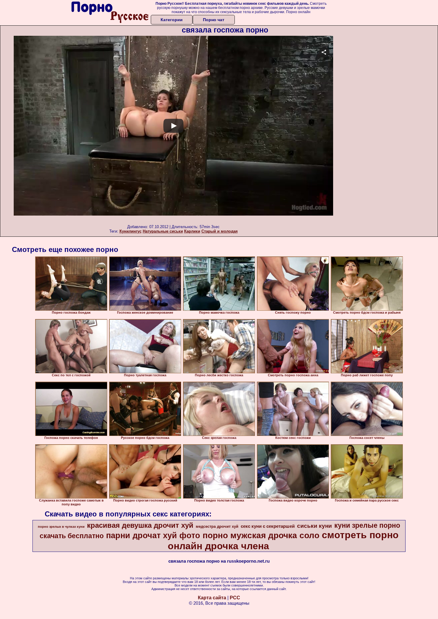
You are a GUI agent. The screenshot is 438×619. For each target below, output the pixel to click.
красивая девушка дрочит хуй (140, 525)
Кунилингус (130, 231)
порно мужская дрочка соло (261, 535)
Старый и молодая (219, 231)
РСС (235, 597)
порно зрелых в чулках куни (61, 526)
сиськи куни (314, 526)
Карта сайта (212, 597)
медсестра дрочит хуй (217, 526)
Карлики (192, 231)
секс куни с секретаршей (268, 526)
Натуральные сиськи (163, 231)
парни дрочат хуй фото (153, 535)
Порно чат (213, 19)
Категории (172, 19)
